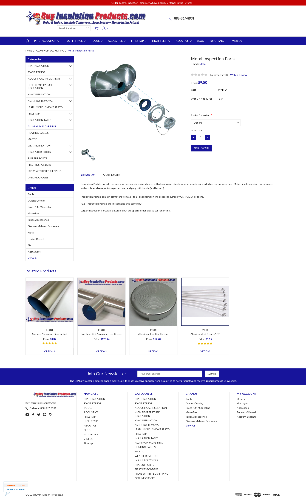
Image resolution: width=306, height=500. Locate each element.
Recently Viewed (246, 412)
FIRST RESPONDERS (39, 164)
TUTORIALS (216, 40)
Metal (31, 232)
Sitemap (88, 443)
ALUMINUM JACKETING (42, 126)
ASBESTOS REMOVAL (40, 100)
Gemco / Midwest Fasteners (43, 226)
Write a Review (238, 74)
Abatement (34, 251)
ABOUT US (182, 40)
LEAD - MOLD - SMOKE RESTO (45, 107)
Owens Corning (36, 200)
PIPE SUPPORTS (37, 158)
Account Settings (246, 416)
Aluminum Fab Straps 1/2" (205, 333)
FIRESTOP (137, 40)
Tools (31, 194)
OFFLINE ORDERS (38, 177)
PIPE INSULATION (45, 40)
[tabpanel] (50, 316)
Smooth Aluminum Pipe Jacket (49, 333)
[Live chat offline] (16, 489)
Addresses (243, 407)
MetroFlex (33, 213)
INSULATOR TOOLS (39, 151)
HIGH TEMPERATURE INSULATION (40, 86)
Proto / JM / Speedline (40, 206)
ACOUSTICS (115, 40)
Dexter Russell (36, 238)
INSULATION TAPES (39, 119)
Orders (241, 398)
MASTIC (33, 139)
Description (88, 174)
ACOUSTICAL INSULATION (44, 78)
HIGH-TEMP (160, 40)
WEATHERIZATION (39, 145)
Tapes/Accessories (38, 219)
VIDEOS (237, 40)
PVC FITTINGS (74, 40)
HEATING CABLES (38, 132)
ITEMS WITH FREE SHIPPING (44, 171)
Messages (242, 403)
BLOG (200, 40)
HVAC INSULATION (39, 94)
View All (33, 258)
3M (29, 245)
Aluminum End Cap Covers (153, 333)
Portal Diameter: (201, 115)
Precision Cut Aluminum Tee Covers (101, 333)
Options (49, 351)
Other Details (111, 174)
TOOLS (95, 40)
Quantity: (196, 130)
